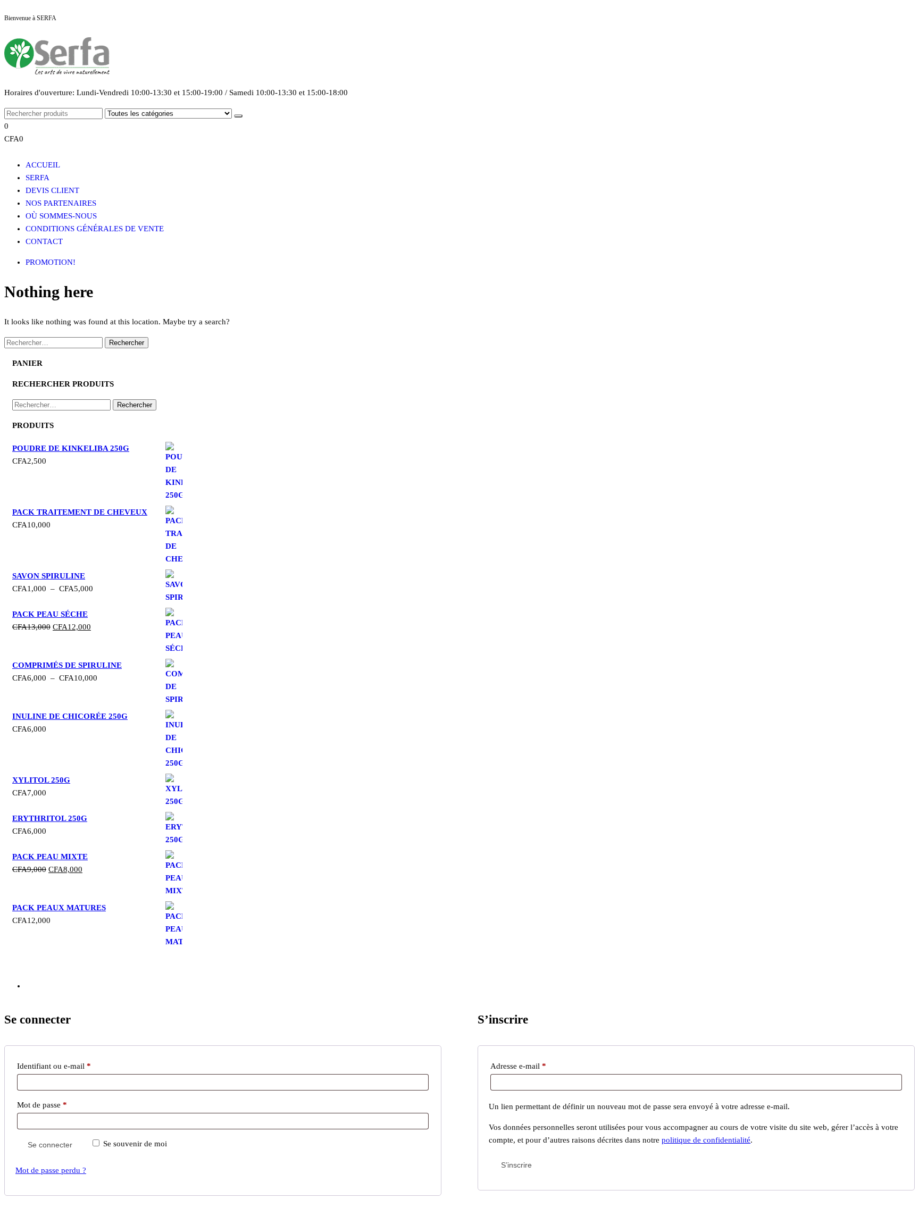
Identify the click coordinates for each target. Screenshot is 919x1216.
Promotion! (51, 262)
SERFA (37, 177)
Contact (44, 241)
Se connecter (50, 1144)
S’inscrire (516, 1165)
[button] (344, 132)
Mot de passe (60, 1104)
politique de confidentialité (706, 1140)
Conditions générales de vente (95, 228)
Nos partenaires (61, 203)
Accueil (43, 165)
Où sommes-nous (61, 216)
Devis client (52, 190)
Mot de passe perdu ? (50, 1170)
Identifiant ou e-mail (72, 1065)
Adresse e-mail (536, 1065)
